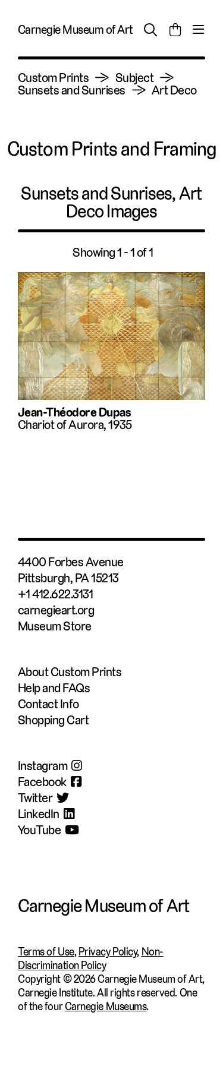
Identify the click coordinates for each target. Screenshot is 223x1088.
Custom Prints (53, 78)
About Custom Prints (69, 672)
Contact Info (48, 704)
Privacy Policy (107, 951)
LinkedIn (38, 814)
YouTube (39, 830)
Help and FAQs (54, 688)
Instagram (42, 766)
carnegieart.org (56, 610)
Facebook (42, 782)
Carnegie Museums (106, 1006)
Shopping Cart (53, 720)
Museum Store (55, 626)
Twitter (35, 798)
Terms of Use (46, 951)
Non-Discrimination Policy (91, 958)
